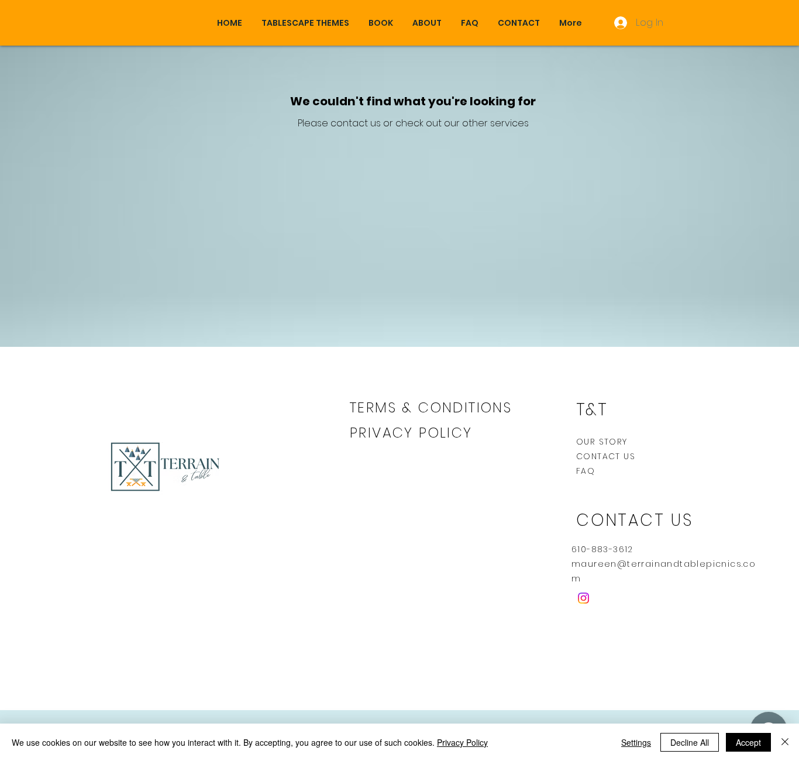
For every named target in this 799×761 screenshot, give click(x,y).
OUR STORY (602, 441)
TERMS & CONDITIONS (431, 407)
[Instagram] (583, 598)
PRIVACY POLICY (414, 432)
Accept (748, 742)
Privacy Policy (462, 742)
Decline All (689, 742)
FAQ (585, 471)
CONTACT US (605, 456)
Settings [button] (636, 742)
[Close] (785, 742)
